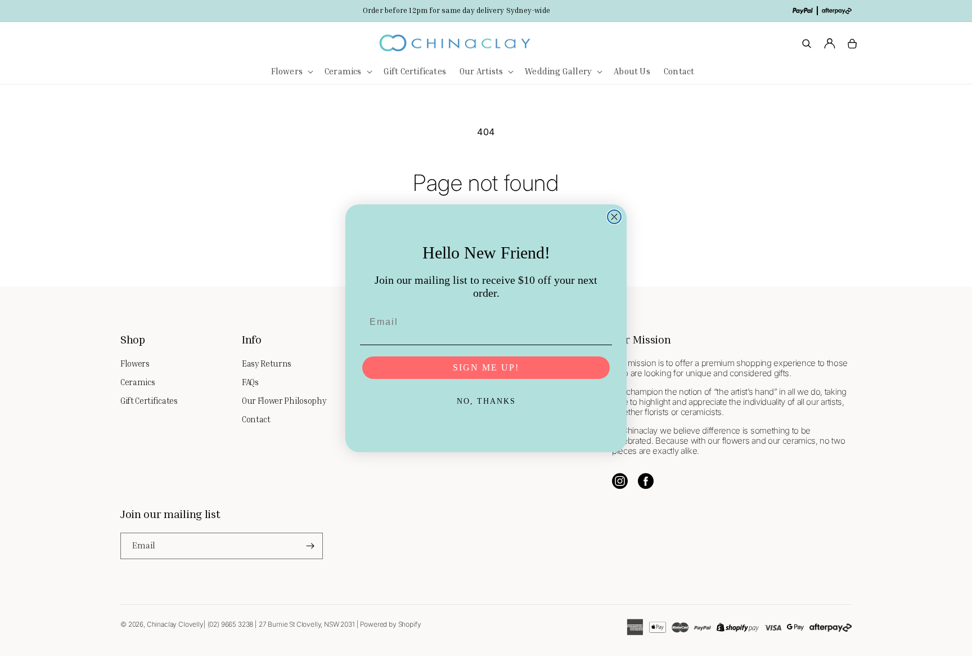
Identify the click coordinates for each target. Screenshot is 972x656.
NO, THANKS (486, 401)
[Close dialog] (614, 217)
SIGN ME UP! (486, 367)
